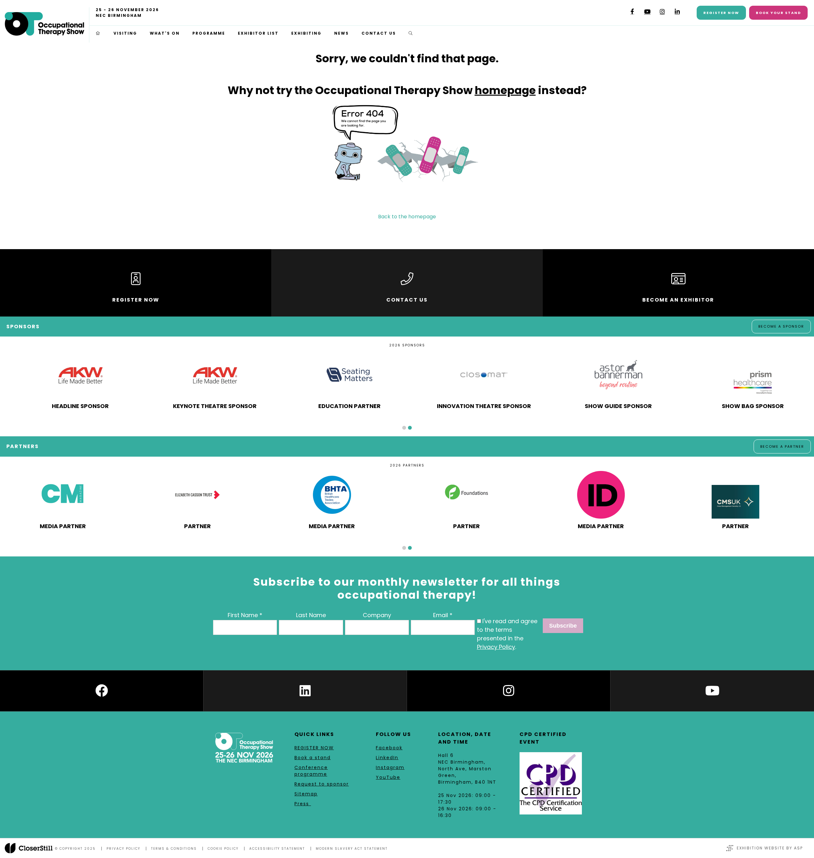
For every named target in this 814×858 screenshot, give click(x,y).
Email (440, 615)
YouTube (647, 11)
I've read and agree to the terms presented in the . (507, 634)
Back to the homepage (407, 216)
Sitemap (306, 794)
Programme (208, 33)
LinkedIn (677, 11)
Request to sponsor (321, 784)
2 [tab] (410, 428)
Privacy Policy (496, 647)
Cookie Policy (223, 848)
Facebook (632, 11)
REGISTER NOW (314, 748)
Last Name (311, 615)
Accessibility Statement (277, 848)
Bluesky (617, 14)
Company (377, 615)
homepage (505, 90)
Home (98, 33)
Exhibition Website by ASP (770, 848)
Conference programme (311, 770)
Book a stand (312, 757)
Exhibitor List (258, 33)
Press (302, 803)
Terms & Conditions (174, 848)
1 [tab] (404, 428)
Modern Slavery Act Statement (352, 848)
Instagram (662, 11)
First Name (243, 615)
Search (410, 33)
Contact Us (379, 33)
